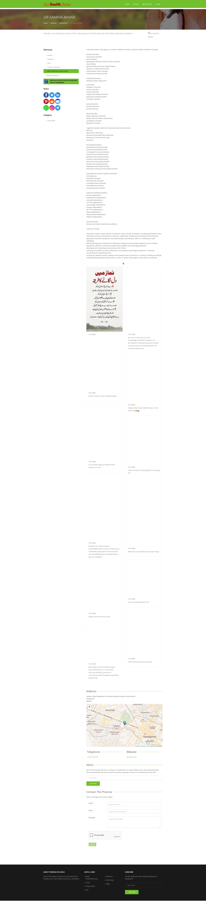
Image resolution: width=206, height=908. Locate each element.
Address (49, 55)
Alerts (49, 63)
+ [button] (89, 706)
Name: (91, 803)
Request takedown (53, 76)
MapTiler (143, 746)
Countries (148, 4)
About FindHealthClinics (92, 877)
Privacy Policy (90, 886)
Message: (92, 818)
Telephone (50, 59)
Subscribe (93, 783)
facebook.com (131, 757)
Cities (136, 4)
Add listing (110, 880)
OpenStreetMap (151, 746)
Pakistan (54, 23)
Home (127, 4)
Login (158, 4)
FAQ (87, 890)
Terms (88, 882)
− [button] (89, 710)
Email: (91, 810)
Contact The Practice (53, 67)
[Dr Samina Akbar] (124, 723)
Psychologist (51, 121)
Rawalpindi (63, 23)
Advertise (109, 876)
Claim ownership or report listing (57, 71)
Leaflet (137, 746)
